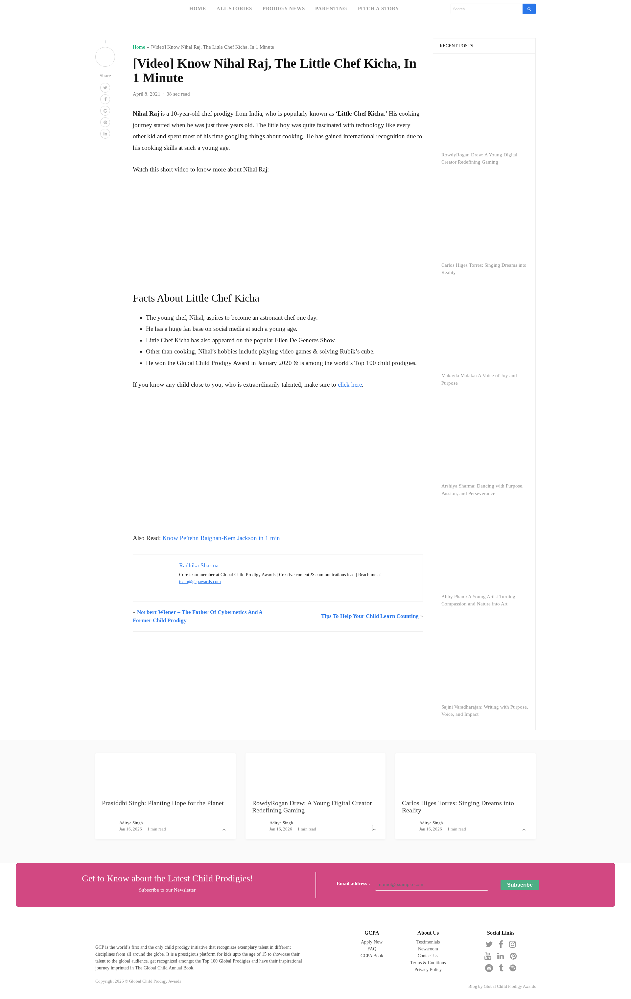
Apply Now (372, 942)
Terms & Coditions (428, 962)
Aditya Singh (131, 822)
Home (197, 8)
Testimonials (428, 942)
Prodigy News (284, 8)
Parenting (331, 8)
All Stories (234, 8)
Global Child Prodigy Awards (510, 986)
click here (350, 384)
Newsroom (428, 948)
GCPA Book (372, 955)
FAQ (371, 948)
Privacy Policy (428, 969)
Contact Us (428, 955)
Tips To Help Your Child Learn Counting (370, 616)
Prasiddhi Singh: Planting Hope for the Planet (163, 802)
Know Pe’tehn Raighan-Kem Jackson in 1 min (221, 537)
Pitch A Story (378, 8)
